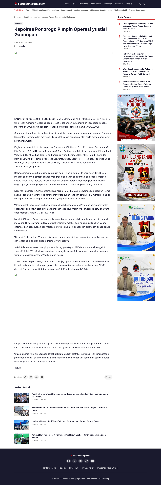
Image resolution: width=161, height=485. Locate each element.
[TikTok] (86, 461)
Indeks (129, 4)
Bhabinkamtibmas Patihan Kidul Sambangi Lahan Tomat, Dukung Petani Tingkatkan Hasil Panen (137, 84)
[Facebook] (68, 461)
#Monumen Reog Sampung (101, 10)
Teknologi (108, 4)
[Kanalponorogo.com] (30, 4)
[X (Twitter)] (74, 461)
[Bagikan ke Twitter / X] (31, 377)
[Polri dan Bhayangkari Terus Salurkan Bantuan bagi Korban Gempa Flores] (21, 425)
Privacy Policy (87, 468)
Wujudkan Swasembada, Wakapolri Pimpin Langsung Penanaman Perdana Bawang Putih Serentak (138, 71)
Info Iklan (73, 468)
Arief (23, 46)
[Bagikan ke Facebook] (25, 377)
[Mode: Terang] (140, 4)
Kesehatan (119, 4)
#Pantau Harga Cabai (137, 10)
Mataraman (96, 4)
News (74, 4)
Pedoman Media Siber (107, 468)
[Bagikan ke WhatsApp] (36, 377)
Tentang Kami (49, 468)
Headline (27, 17)
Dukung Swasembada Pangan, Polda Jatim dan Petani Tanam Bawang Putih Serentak (138, 26)
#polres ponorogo (81, 10)
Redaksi (62, 468)
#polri (28, 10)
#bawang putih (66, 10)
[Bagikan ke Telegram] (42, 377)
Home (66, 4)
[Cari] (144, 4)
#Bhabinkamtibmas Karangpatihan (45, 10)
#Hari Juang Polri (120, 10)
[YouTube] (92, 461)
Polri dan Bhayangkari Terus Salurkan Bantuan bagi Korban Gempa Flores (65, 421)
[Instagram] (80, 461)
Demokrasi (83, 4)
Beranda (17, 17)
